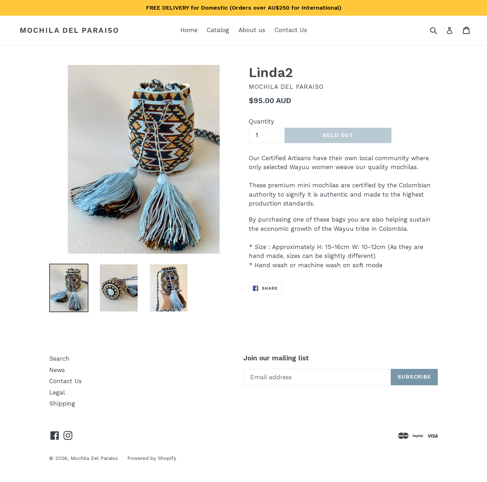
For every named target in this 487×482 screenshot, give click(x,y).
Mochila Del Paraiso (69, 30)
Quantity (261, 121)
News (57, 370)
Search (59, 358)
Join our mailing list (276, 358)
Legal (57, 392)
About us (252, 30)
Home (189, 30)
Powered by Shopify (151, 458)
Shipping (62, 403)
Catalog (218, 30)
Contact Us (291, 30)
